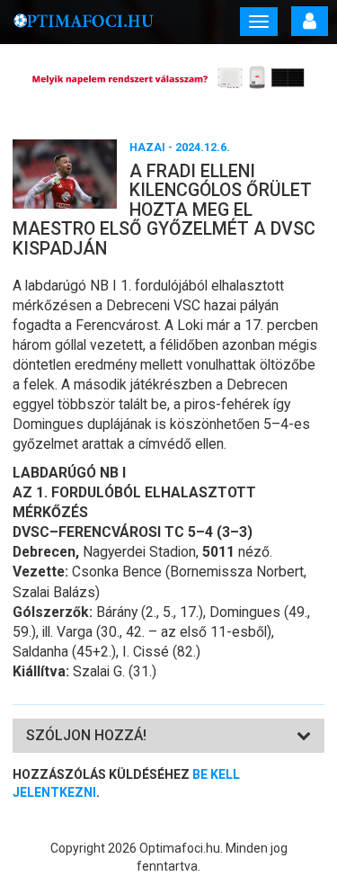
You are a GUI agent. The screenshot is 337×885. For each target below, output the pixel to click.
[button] (86, 735)
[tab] (168, 736)
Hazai (147, 147)
